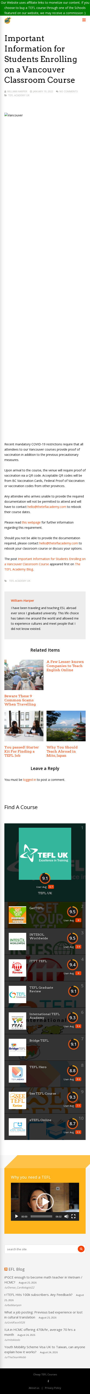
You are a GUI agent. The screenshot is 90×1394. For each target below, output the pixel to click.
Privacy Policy (53, 1387)
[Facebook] (48, 1381)
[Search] (81, 1249)
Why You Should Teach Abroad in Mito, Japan (62, 751)
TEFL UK (45, 893)
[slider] (41, 1216)
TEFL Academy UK (18, 95)
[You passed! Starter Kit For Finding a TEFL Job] (23, 740)
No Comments (68, 91)
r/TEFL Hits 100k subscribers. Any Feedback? (38, 1294)
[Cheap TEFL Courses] (8, 23)
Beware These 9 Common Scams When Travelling (20, 700)
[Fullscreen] (73, 1216)
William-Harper (17, 91)
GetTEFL (36, 908)
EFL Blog (17, 1269)
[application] (45, 1202)
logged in (29, 780)
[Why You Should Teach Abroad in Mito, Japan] (66, 740)
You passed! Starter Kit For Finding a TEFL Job (21, 751)
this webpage (32, 522)
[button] (45, 1202)
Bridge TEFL (39, 1040)
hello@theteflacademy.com (47, 507)
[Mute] (66, 1216)
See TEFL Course (42, 1093)
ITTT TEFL (38, 961)
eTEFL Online (40, 1120)
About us (34, 1387)
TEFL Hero (38, 1067)
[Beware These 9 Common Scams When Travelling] (23, 689)
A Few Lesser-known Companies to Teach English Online (65, 666)
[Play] (16, 1216)
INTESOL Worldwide (38, 936)
